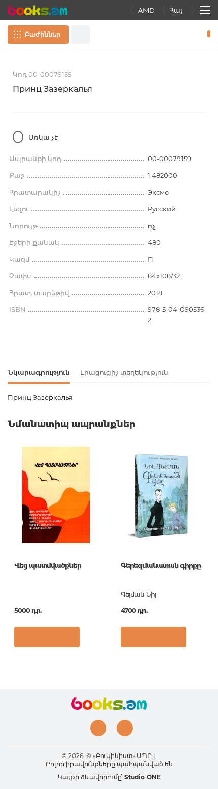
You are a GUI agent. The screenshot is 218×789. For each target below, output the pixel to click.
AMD (146, 10)
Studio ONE (142, 777)
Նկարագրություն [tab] (39, 372)
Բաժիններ (42, 34)
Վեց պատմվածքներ (47, 565)
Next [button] (205, 523)
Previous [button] (13, 523)
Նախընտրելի (191, 34)
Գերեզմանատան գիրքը (161, 565)
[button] (93, 639)
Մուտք (176, 34)
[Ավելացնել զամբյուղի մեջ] (47, 637)
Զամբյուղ (206, 34)
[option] (56, 550)
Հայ (176, 10)
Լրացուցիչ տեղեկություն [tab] (124, 372)
